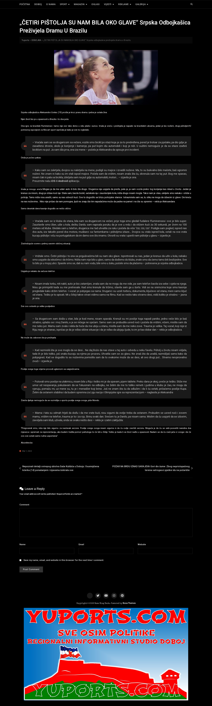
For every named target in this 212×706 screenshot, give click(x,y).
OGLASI (95, 4)
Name (23, 544)
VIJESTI (107, 4)
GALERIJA (140, 4)
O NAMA (51, 4)
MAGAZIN (79, 4)
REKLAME (123, 4)
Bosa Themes (129, 603)
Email (82, 544)
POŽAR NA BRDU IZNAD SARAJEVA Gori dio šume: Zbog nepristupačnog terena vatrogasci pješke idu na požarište (151, 468)
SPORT (63, 4)
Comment (25, 504)
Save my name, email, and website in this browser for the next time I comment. (64, 560)
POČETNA (24, 4)
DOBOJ (38, 4)
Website (142, 544)
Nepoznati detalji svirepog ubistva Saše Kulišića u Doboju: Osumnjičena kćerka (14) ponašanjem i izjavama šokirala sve (60, 468)
